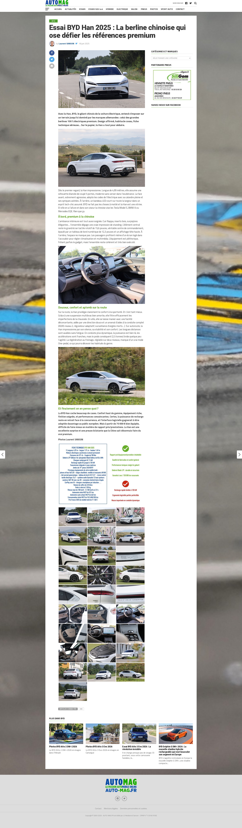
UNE (81, 709)
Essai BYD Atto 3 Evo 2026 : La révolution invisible (136, 748)
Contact (180, 9)
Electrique (122, 9)
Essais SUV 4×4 (95, 9)
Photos (154, 9)
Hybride (110, 9)
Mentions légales (111, 808)
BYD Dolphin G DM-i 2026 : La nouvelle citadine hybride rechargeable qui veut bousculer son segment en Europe (174, 750)
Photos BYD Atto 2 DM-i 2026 (63, 746)
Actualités (70, 9)
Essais (82, 9)
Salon (134, 9)
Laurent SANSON (66, 43)
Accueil (58, 9)
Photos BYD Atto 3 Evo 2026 (99, 746)
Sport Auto (167, 9)
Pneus (144, 9)
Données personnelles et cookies (133, 808)
